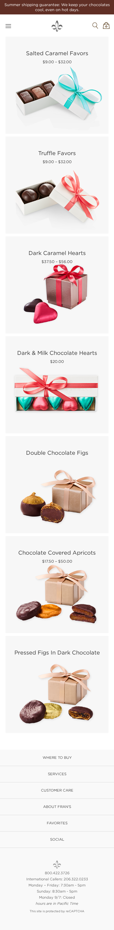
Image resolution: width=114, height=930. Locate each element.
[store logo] (57, 26)
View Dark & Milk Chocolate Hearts (57, 383)
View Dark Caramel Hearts (57, 283)
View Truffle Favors (57, 184)
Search (95, 25)
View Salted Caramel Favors (57, 84)
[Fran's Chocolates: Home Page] (57, 864)
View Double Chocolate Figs (57, 483)
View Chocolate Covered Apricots (57, 583)
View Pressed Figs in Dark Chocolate (57, 683)
